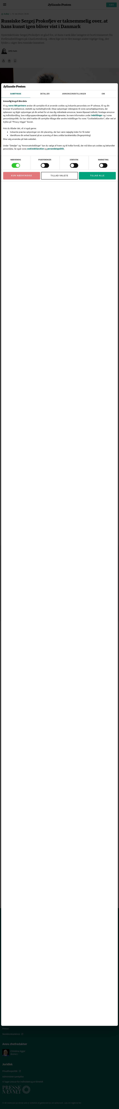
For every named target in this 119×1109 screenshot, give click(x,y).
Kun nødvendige (21, 176)
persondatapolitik (55, 148)
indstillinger (96, 115)
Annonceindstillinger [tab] (74, 94)
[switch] (45, 165)
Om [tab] (103, 94)
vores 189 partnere (17, 105)
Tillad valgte (59, 176)
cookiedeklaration (35, 148)
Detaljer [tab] (45, 94)
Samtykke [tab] (15, 94)
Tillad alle (97, 176)
